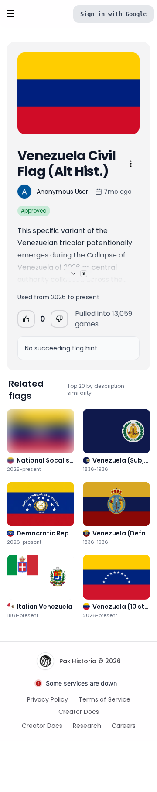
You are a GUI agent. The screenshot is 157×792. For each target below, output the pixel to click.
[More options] (131, 163)
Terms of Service (104, 699)
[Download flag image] (127, 122)
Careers (124, 725)
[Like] (26, 319)
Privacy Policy (47, 699)
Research (87, 725)
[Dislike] (59, 319)
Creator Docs (78, 711)
